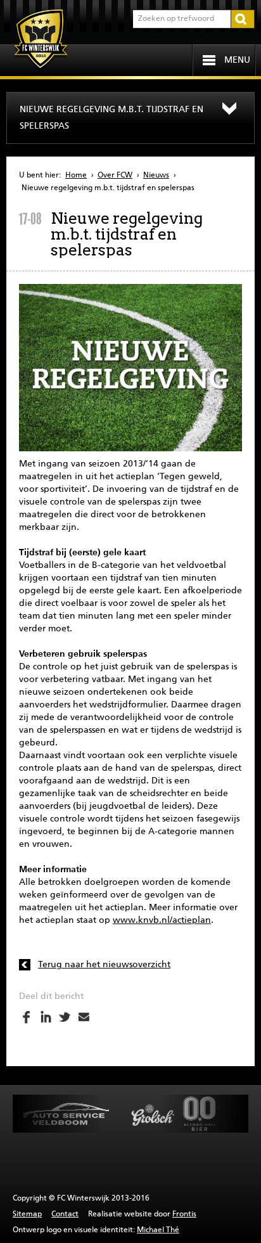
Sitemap (27, 1214)
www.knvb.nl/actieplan (162, 920)
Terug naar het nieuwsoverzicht (104, 964)
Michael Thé (158, 1230)
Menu (237, 60)
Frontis (184, 1214)
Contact (65, 1214)
